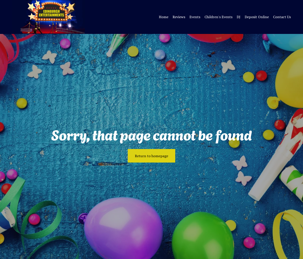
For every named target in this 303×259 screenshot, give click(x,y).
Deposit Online (257, 16)
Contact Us (282, 16)
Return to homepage (151, 155)
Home (163, 16)
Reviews (179, 16)
